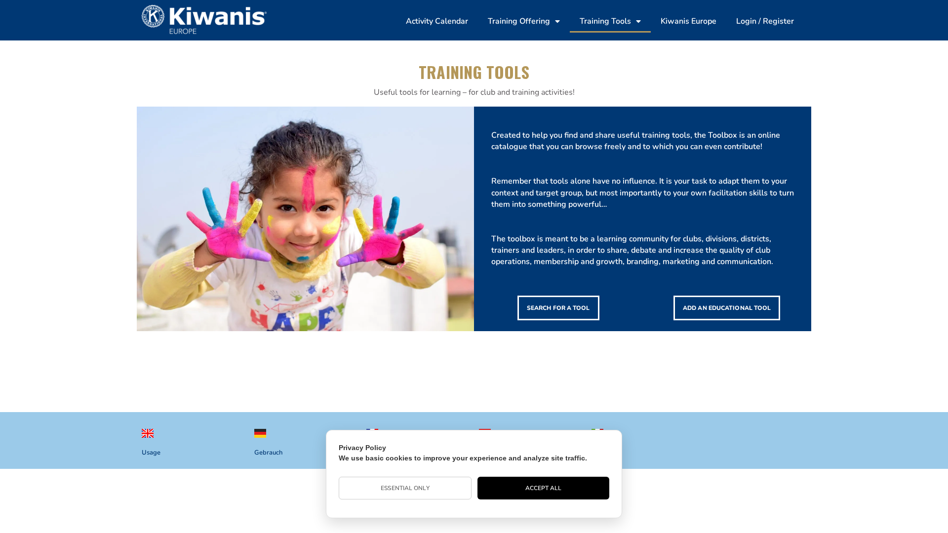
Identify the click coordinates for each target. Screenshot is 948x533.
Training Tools (605, 21)
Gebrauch (268, 452)
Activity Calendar (437, 21)
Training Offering (519, 21)
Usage (151, 452)
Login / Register (765, 21)
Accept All (543, 488)
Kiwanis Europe (688, 21)
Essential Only (405, 488)
